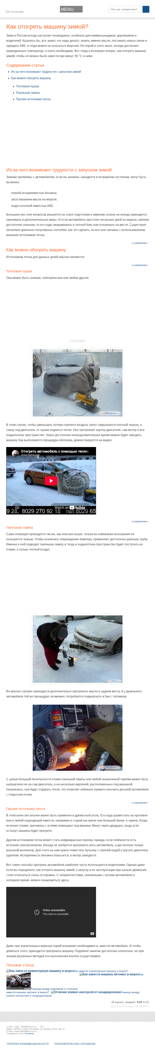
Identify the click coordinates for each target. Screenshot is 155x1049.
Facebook (29, 1033)
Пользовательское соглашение (74, 1044)
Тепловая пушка (27, 86)
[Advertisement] (77, 136)
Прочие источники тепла (33, 99)
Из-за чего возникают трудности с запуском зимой (46, 71)
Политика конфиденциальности (28, 1044)
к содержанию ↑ (140, 243)
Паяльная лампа (28, 92)
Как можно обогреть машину (31, 78)
